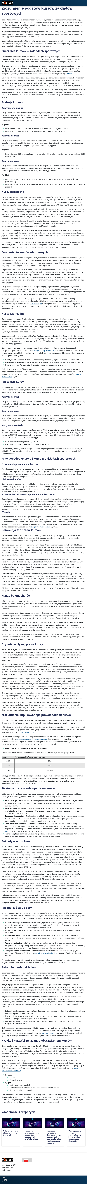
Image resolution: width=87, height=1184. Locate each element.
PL (29, 1160)
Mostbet (69, 73)
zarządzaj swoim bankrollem (45, 953)
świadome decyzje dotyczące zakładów (32, 739)
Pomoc (8, 831)
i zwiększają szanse (49, 1033)
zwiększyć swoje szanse (40, 527)
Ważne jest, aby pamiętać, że (42, 350)
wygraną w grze (27, 732)
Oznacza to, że (36, 303)
